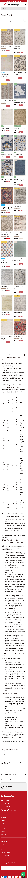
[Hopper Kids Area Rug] (7, 143)
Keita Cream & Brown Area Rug (19, 233)
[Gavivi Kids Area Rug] (20, 143)
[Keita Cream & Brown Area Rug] (20, 223)
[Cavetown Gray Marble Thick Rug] (20, 277)
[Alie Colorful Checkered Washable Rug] (7, 249)
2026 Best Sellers (6, 20)
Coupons (3, 831)
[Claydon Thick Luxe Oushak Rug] (20, 37)
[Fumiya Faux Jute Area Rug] (20, 117)
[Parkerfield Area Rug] (20, 303)
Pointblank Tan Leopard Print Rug (7, 101)
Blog (2, 826)
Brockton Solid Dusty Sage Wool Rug (19, 259)
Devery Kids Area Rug (6, 179)
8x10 (17, 741)
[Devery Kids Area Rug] (7, 167)
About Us (3, 817)
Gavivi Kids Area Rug (19, 154)
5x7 (11, 741)
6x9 (14, 741)
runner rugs (13, 728)
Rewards (3, 829)
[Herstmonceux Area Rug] (7, 37)
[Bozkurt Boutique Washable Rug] (7, 63)
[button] (25, 4)
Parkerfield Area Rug (19, 312)
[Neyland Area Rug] (20, 327)
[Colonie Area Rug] (7, 277)
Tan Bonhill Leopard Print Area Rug (6, 233)
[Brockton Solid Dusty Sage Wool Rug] (20, 249)
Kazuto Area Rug (5, 128)
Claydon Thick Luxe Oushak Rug (18, 47)
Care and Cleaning (5, 852)
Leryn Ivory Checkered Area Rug (6, 337)
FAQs (2, 844)
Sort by (2, 25)
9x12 (20, 741)
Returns (3, 849)
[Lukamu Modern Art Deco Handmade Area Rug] (20, 167)
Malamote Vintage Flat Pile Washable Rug (6, 208)
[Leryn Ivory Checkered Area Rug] (7, 327)
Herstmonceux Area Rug (7, 46)
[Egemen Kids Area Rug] (20, 91)
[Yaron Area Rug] (7, 303)
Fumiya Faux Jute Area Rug (19, 129)
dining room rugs (11, 713)
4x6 (9, 741)
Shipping (3, 847)
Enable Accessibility (6, 855)
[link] (5, 346)
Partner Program (5, 823)
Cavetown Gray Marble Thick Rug (19, 287)
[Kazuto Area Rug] (7, 117)
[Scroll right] (25, 20)
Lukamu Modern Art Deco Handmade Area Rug (19, 181)
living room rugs (20, 699)
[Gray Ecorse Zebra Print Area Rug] (20, 63)
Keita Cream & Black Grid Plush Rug (19, 205)
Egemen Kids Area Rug (19, 102)
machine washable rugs (11, 717)
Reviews (3, 820)
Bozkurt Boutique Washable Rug (5, 75)
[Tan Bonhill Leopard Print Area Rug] (7, 223)
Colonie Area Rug (5, 286)
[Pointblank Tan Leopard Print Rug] (7, 91)
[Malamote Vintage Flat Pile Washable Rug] (7, 195)
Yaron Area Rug (5, 312)
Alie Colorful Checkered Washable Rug (7, 261)
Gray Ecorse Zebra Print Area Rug (20, 73)
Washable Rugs (16, 20)
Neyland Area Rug (18, 336)
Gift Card (3, 834)
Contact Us (4, 841)
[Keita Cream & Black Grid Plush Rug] (20, 195)
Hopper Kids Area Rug (6, 154)
